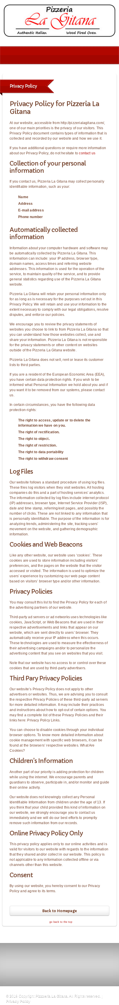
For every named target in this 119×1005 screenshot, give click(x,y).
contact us (87, 153)
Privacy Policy (18, 1001)
